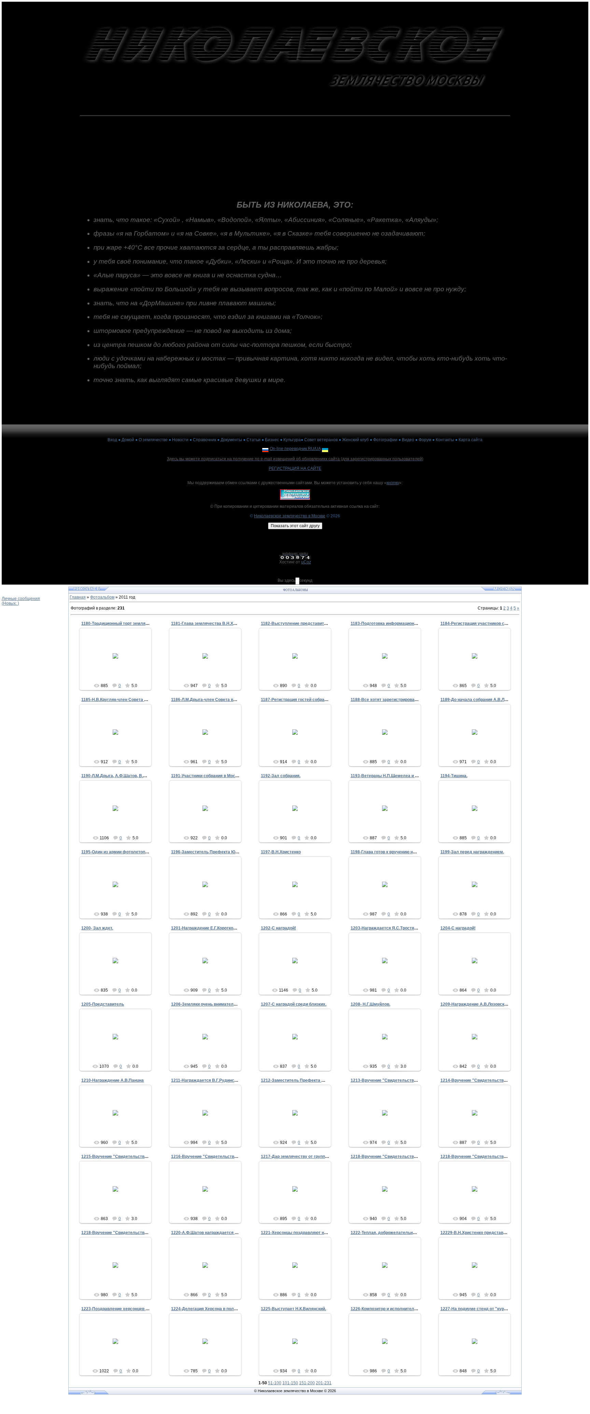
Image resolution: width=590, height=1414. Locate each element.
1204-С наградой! (458, 928)
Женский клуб (355, 439)
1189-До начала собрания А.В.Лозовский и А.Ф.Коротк (494, 699)
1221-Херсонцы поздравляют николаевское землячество (319, 1232)
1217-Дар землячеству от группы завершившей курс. (315, 1156)
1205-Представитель (102, 1004)
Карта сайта (470, 439)
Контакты (445, 439)
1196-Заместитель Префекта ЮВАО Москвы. (216, 852)
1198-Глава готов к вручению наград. (388, 852)
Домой (128, 439)
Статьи (254, 439)
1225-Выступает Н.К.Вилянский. (293, 1308)
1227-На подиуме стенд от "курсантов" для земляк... (494, 1308)
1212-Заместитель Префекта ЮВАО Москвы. (306, 1080)
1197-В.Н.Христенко (281, 852)
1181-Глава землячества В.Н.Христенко (211, 623)
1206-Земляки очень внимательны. (207, 1004)
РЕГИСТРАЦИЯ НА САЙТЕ (295, 468)
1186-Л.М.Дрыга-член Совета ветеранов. (212, 699)
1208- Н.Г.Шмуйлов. (370, 1004)
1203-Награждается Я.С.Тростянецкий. (390, 928)
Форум (425, 439)
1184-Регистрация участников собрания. (481, 623)
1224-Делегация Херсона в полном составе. (215, 1308)
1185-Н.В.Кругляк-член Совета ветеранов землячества (137, 699)
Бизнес (272, 439)
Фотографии (385, 439)
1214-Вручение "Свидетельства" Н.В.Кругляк (486, 1080)
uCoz (306, 562)
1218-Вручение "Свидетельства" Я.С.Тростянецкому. (135, 1232)
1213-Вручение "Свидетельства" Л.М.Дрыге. (396, 1080)
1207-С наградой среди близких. (293, 1004)
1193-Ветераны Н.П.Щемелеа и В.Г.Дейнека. (395, 775)
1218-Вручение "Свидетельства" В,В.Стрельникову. (493, 1156)
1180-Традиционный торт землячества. (120, 623)
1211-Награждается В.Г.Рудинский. (206, 1080)
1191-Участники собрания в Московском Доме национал (227, 775)
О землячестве (153, 439)
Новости (180, 439)
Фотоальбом (102, 597)
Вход (112, 439)
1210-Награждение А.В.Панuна (112, 1080)
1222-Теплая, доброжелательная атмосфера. (397, 1232)
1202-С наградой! (278, 928)
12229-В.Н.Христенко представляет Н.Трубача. (488, 1232)
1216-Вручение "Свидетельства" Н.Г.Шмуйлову (220, 1156)
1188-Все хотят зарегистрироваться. (388, 699)
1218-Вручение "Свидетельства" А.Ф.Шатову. (397, 1156)
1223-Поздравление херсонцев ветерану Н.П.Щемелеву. (138, 1308)
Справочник (204, 439)
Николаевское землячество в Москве (289, 516)
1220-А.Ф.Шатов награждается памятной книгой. (220, 1232)
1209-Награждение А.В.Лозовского (475, 1004)
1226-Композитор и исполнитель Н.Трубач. (394, 1308)
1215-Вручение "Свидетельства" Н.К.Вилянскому (132, 1156)
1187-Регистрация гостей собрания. (297, 699)
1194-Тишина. (453, 775)
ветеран (119, 668)
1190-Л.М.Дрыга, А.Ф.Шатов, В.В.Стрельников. (128, 775)
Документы (231, 439)
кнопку (393, 482)
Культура (292, 439)
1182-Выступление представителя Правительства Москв (319, 623)
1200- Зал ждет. (97, 928)
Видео (408, 439)
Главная (78, 597)
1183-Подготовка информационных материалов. (400, 623)
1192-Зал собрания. (280, 775)
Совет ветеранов (321, 439)
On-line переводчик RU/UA (295, 448)
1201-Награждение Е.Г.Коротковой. (206, 928)
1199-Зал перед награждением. (472, 852)
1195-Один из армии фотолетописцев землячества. (133, 852)
